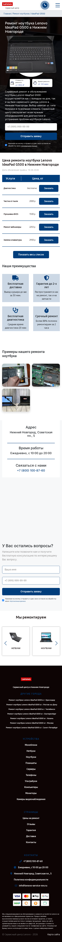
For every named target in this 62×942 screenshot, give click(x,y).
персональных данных (29, 146)
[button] (5, 643)
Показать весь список (31, 254)
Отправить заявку (31, 136)
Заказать (48, 188)
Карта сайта (53, 934)
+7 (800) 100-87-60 (31, 470)
